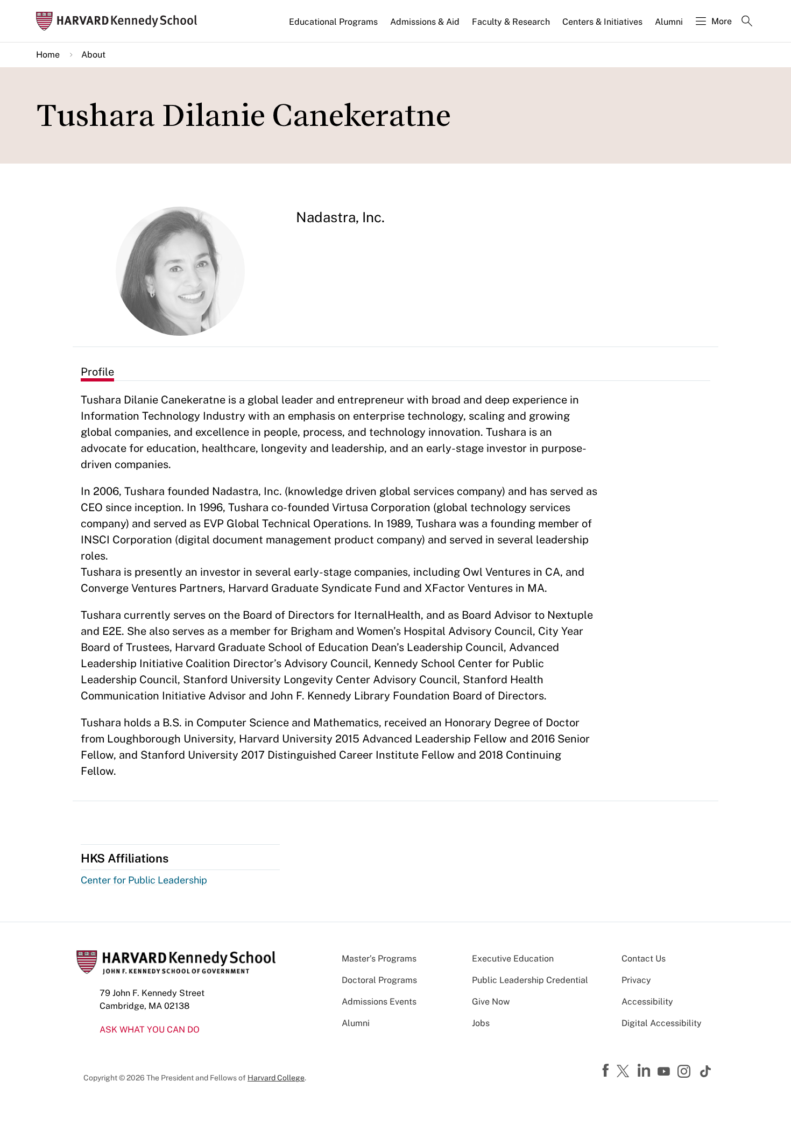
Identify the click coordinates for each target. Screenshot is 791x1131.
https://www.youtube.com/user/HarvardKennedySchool (665, 1072)
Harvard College (276, 1077)
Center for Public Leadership (144, 880)
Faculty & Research (511, 22)
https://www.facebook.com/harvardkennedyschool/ (607, 1071)
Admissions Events (379, 1001)
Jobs (481, 1023)
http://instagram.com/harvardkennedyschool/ (685, 1072)
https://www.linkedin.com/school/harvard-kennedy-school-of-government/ (645, 1071)
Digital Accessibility (662, 1023)
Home (48, 55)
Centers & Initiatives (602, 22)
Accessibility (647, 1001)
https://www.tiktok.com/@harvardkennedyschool (706, 1071)
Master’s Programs (379, 958)
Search (747, 22)
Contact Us (644, 958)
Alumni (669, 22)
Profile (97, 371)
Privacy (636, 980)
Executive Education (513, 958)
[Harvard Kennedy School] (120, 21)
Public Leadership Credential (530, 980)
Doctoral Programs (379, 980)
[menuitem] (334, 26)
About (93, 55)
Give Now (491, 1001)
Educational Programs (333, 22)
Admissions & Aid (425, 22)
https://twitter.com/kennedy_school (625, 1072)
